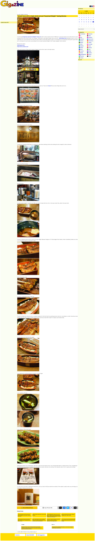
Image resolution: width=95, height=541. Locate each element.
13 (88, 19)
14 (90, 19)
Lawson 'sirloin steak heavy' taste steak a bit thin (39, 524)
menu (49, 85)
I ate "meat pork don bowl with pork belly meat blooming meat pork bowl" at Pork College (68, 536)
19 (86, 21)
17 (81, 21)
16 (79, 21)
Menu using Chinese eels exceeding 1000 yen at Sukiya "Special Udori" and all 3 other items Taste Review (38, 536)
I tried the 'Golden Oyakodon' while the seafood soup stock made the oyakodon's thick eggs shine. (53, 536)
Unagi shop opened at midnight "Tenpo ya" (32, 36)
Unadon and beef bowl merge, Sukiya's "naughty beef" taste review (68, 524)
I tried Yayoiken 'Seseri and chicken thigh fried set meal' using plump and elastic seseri (24, 536)
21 (90, 21)
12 (86, 19)
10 (81, 19)
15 (93, 19)
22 (93, 21)
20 (88, 21)
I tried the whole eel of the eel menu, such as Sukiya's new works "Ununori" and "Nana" (24, 525)
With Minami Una (62, 38)
